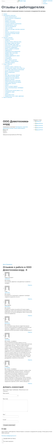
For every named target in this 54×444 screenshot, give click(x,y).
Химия (6, 30)
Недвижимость (8, 50)
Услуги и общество (7, 64)
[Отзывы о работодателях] (22, 0)
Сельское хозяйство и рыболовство (13, 23)
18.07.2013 (7, 292)
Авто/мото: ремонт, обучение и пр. (13, 66)
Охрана (7, 85)
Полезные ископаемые (10, 22)
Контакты (45, 3)
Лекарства (7, 40)
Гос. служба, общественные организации (14, 69)
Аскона (41, 123)
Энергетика (7, 34)
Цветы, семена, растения (11, 59)
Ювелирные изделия (10, 62)
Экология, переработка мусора (12, 32)
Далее (4, 264)
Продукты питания (9, 39)
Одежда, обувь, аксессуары (11, 53)
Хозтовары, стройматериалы (11, 61)
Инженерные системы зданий (12, 76)
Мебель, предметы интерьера (12, 48)
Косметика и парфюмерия (11, 47)
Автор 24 (39, 121)
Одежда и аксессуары (10, 21)
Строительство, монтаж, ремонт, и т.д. (14, 90)
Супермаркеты (8, 58)
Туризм (6, 93)
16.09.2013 (7, 279)
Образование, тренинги (10, 83)
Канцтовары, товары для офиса (12, 43)
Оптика (6, 89)
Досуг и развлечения (10, 72)
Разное (6, 36)
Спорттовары (8, 57)
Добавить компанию (47, 0)
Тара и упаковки (9, 28)
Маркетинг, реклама (9, 79)
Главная (5, 14)
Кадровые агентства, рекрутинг (12, 78)
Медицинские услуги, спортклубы (12, 80)
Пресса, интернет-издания (11, 86)
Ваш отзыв (5, 398)
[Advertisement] (28, 109)
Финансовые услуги (9, 94)
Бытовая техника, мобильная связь (13, 41)
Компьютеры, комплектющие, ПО (13, 46)
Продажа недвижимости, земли (12, 55)
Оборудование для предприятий (12, 51)
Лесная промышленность (11, 16)
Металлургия (8, 19)
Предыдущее (9, 264)
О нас (44, 2)
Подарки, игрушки (9, 54)
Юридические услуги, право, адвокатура (14, 96)
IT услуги (7, 65)
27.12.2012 (7, 367)
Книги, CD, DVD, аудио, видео (12, 44)
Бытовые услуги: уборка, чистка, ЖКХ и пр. (15, 68)
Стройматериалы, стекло (11, 25)
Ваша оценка (6, 393)
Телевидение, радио (10, 91)
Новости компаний (7, 97)
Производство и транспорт (9, 15)
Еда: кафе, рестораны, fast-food (12, 75)
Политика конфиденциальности (9, 435)
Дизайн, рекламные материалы (12, 71)
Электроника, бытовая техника (12, 33)
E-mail (4, 419)
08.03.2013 (7, 323)
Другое (6, 73)
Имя (4, 414)
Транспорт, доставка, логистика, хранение (15, 29)
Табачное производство (10, 26)
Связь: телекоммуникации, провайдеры (14, 87)
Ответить (30, 285)
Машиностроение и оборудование (13, 18)
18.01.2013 (7, 339)
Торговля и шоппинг (8, 37)
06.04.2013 (7, 306)
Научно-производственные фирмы (13, 82)
